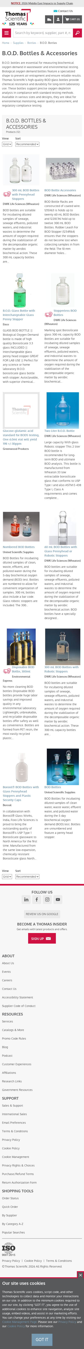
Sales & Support (12, 1106)
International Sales (14, 1114)
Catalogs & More (13, 1030)
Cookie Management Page (19, 1322)
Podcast (7, 1056)
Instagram (47, 899)
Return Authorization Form (19, 1183)
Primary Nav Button (6, 33)
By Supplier (9, 1215)
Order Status (10, 1198)
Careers (7, 980)
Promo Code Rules (14, 1039)
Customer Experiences (16, 1064)
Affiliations (9, 1073)
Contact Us (65, 11)
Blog (5, 1047)
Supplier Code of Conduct (18, 1006)
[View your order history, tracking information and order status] (49, 19)
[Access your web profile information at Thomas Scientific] (58, 19)
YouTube (57, 899)
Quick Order (10, 1207)
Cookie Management (15, 1157)
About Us (8, 963)
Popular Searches (13, 1232)
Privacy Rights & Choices (18, 1165)
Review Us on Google (42, 914)
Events (6, 972)
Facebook (36, 899)
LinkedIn (26, 899)
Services (7, 1021)
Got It (42, 1339)
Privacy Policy (11, 1140)
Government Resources (17, 1090)
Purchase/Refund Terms (18, 1174)
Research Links (12, 1081)
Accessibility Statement (17, 997)
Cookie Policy (11, 1148)
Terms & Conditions (15, 1131)
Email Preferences (14, 1123)
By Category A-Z (12, 1224)
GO (77, 33)
